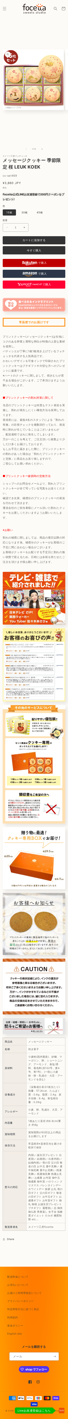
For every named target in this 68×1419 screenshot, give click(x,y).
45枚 (40, 212)
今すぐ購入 (34, 250)
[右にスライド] (42, 149)
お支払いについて (17, 1284)
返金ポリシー (15, 1325)
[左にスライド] (26, 149)
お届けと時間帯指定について (24, 1292)
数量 (5, 220)
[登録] (55, 1356)
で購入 (42, 262)
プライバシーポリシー (20, 1301)
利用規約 (12, 1317)
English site (14, 1333)
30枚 (24, 212)
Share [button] (10, 1239)
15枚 (9, 212)
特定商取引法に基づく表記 (23, 1309)
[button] (5, 9)
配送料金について (17, 1276)
